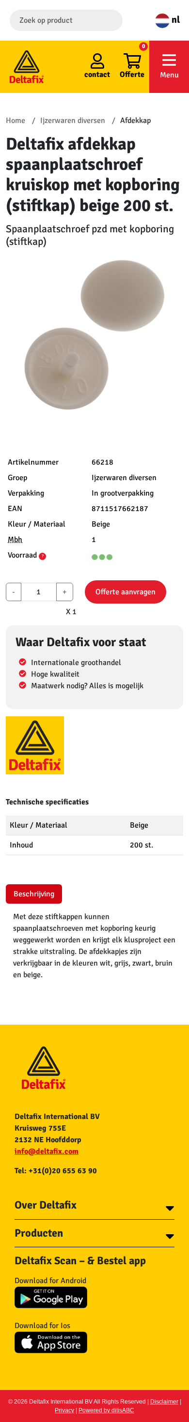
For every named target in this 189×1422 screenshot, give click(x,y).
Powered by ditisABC (106, 1410)
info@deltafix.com (47, 1151)
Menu (169, 75)
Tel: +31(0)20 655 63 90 (56, 1171)
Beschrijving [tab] (34, 894)
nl (175, 20)
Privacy (64, 1410)
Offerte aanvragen (125, 592)
